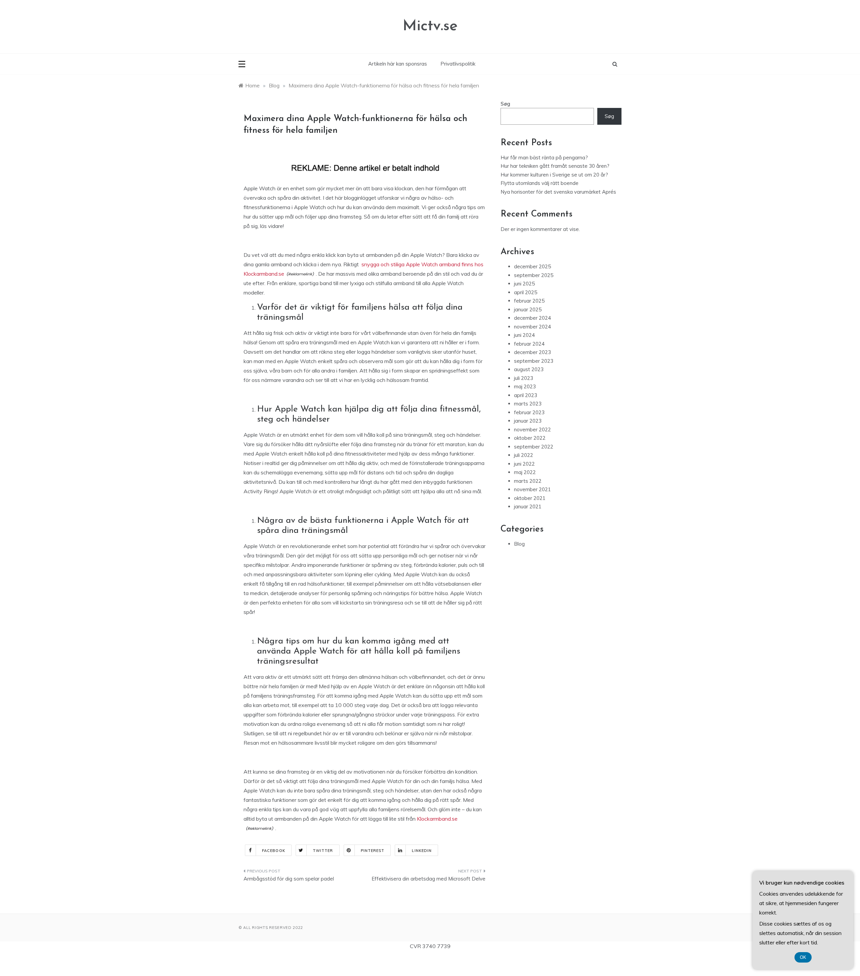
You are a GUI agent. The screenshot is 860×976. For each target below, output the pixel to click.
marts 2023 (528, 403)
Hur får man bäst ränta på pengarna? (544, 157)
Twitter (323, 850)
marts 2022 (528, 481)
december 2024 (532, 318)
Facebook (273, 850)
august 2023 (529, 369)
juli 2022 (523, 455)
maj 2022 (525, 472)
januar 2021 (528, 506)
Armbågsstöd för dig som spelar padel (289, 878)
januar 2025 (528, 309)
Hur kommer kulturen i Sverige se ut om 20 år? (554, 174)
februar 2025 (529, 301)
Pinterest (373, 850)
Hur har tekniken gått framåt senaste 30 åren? (555, 166)
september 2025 (533, 275)
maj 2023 (525, 386)
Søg (505, 104)
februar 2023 (529, 412)
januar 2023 (528, 421)
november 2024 (532, 326)
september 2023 (533, 361)
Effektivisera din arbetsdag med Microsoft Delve (428, 878)
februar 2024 (529, 344)
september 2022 (533, 446)
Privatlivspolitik (457, 64)
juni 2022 (524, 464)
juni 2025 (524, 283)
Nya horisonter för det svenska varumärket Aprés (558, 192)
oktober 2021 (530, 498)
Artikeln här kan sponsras (397, 64)
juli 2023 (523, 378)
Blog (519, 544)
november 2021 (532, 489)
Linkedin (422, 850)
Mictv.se (430, 26)
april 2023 (525, 395)
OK (803, 957)
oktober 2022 (530, 438)
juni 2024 (524, 335)
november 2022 (532, 429)
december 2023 (532, 352)
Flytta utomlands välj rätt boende (539, 183)
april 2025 (525, 292)
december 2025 (532, 266)
